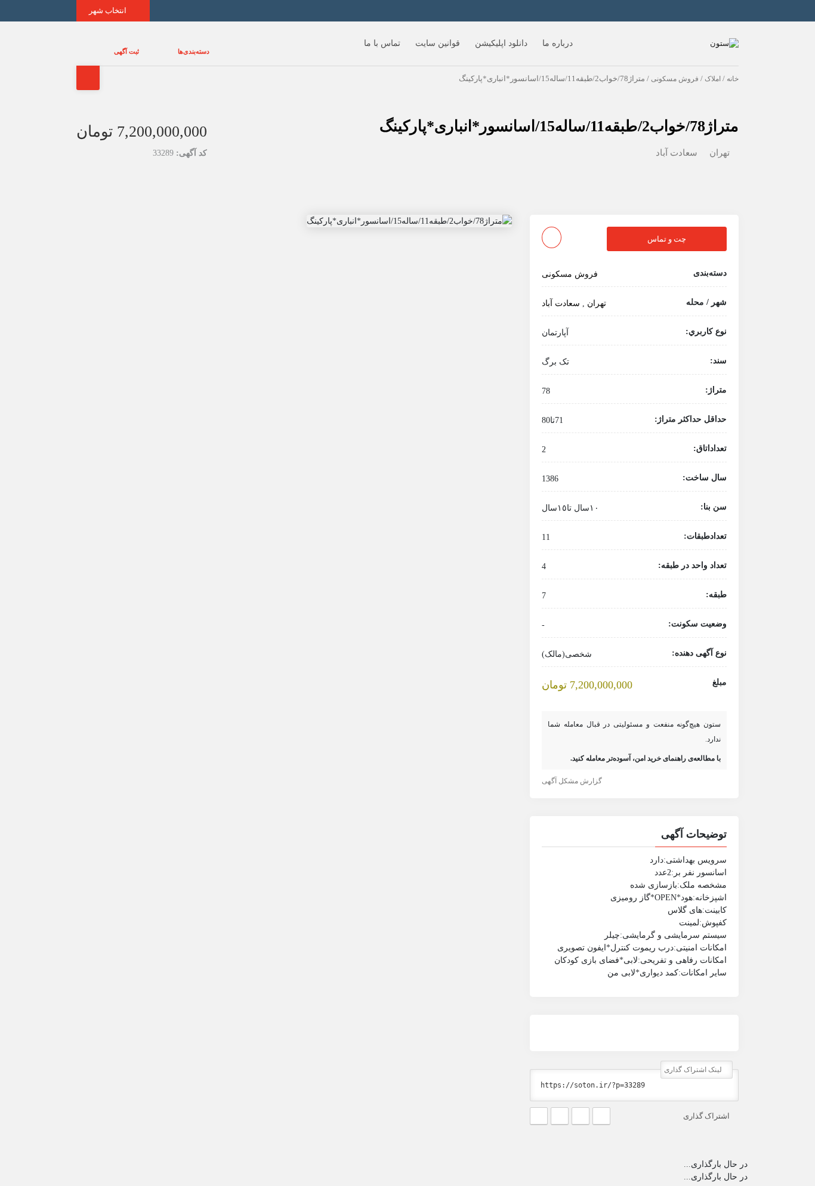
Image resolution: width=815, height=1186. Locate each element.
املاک (713, 67)
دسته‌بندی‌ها (158, 45)
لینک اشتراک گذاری (694, 1058)
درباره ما (533, 37)
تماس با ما (358, 37)
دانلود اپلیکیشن (477, 37)
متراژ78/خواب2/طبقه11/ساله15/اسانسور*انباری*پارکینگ (559, 114)
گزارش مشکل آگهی (573, 769)
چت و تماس (666, 227)
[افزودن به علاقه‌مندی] (551, 225)
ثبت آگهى (114, 45)
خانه (733, 67)
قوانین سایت (413, 37)
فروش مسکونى (675, 67)
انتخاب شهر (108, 10)
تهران (719, 141)
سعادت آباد (676, 141)
